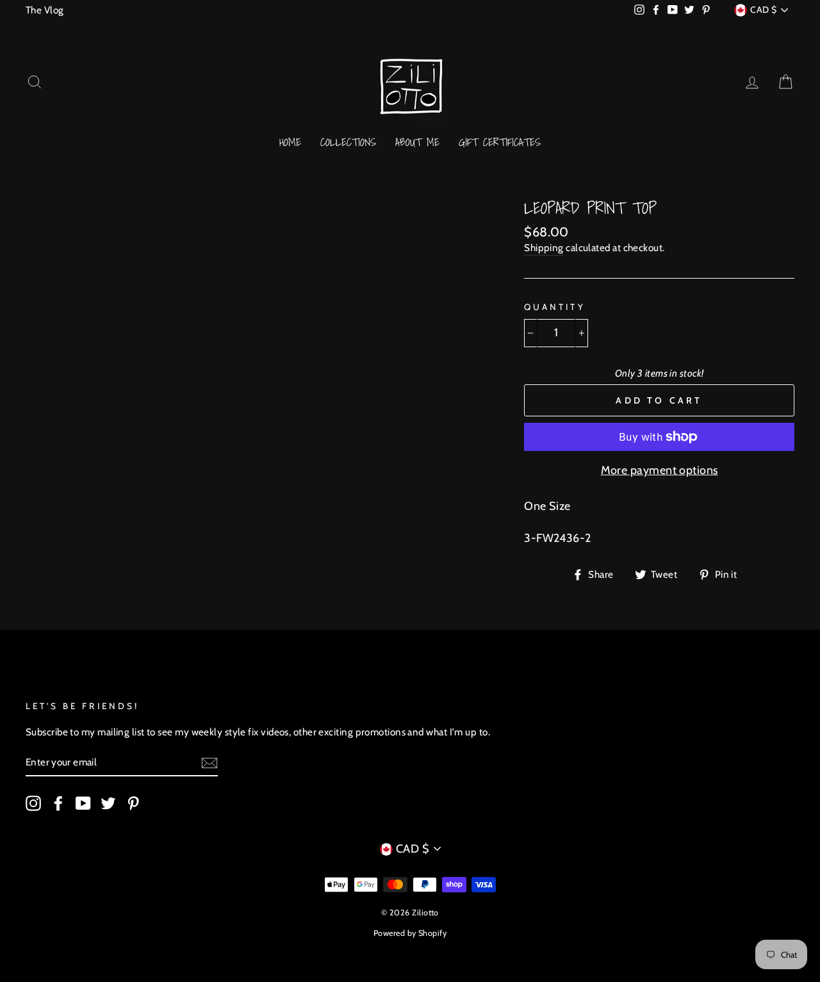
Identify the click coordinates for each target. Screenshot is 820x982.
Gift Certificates (500, 142)
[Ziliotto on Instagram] (33, 803)
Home (290, 142)
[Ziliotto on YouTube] (83, 803)
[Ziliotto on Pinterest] (133, 803)
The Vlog (45, 10)
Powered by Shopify (410, 933)
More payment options (659, 470)
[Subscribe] (209, 762)
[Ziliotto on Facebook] (58, 803)
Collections (348, 142)
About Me (417, 142)
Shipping (544, 247)
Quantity (554, 307)
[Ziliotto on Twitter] (108, 803)
